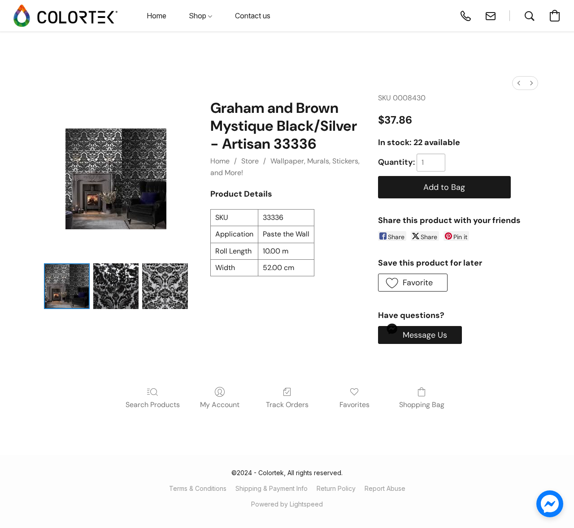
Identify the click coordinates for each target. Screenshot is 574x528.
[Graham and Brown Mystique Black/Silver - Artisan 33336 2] (165, 286)
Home (220, 161)
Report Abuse (385, 488)
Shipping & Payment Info (271, 488)
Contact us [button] (252, 15)
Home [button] (156, 15)
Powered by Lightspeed (287, 504)
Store (250, 161)
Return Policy (336, 488)
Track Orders (287, 404)
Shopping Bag (421, 404)
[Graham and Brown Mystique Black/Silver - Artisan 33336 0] (67, 286)
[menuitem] (519, 83)
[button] (65, 15)
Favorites (354, 404)
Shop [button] (198, 15)
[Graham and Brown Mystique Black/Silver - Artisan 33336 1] (116, 286)
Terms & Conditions (197, 488)
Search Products (153, 404)
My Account (219, 404)
